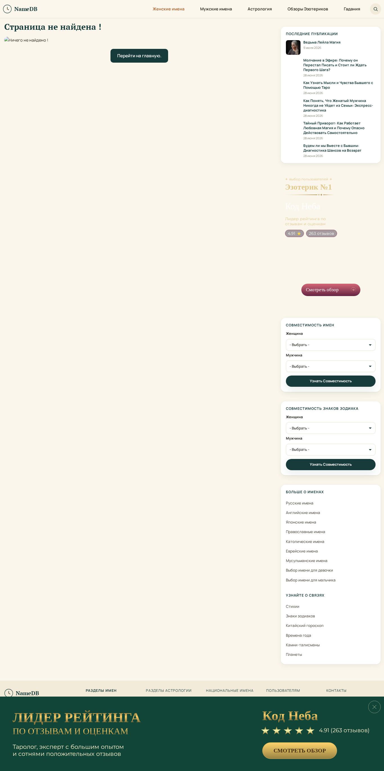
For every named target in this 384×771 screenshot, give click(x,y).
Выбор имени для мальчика (311, 580)
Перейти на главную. (139, 56)
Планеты (294, 654)
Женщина (294, 333)
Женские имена (168, 9)
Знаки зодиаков (300, 615)
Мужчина (294, 355)
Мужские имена (216, 9)
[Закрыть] (374, 707)
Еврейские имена (302, 551)
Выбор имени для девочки (309, 570)
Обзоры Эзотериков (308, 9)
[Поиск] (375, 9)
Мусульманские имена (306, 560)
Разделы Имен (101, 690)
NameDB (27, 693)
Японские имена (301, 522)
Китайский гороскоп (305, 625)
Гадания (352, 9)
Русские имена (299, 503)
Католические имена (305, 541)
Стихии (292, 606)
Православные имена (305, 531)
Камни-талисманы (303, 644)
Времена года (298, 635)
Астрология (260, 9)
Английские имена (303, 512)
